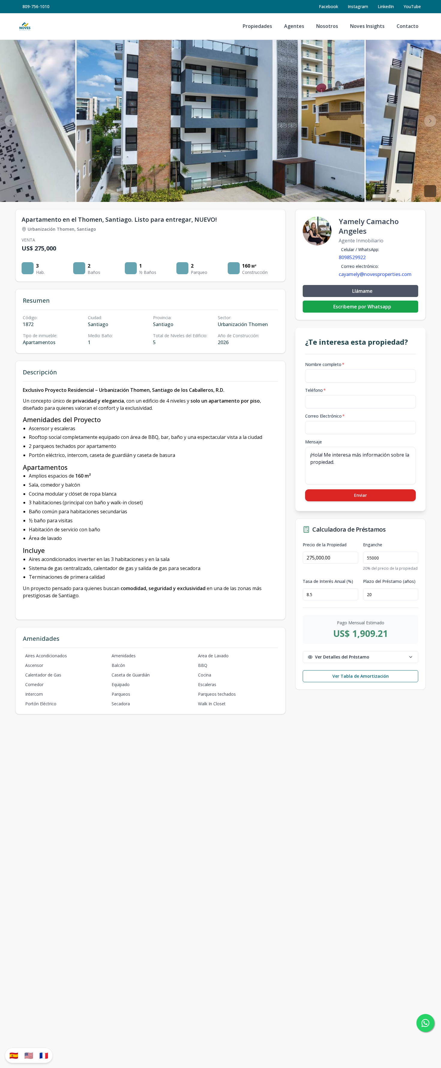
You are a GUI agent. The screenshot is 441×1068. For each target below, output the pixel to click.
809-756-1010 (36, 6)
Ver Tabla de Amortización (360, 676)
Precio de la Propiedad (324, 545)
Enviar (360, 495)
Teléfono (315, 390)
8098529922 (352, 257)
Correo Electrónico (325, 416)
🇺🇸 (28, 1055)
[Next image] (430, 121)
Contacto (407, 26)
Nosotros (327, 26)
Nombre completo (324, 364)
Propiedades (257, 26)
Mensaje (313, 442)
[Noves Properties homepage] (25, 26)
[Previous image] (11, 121)
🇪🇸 (13, 1055)
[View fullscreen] (430, 191)
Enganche (372, 545)
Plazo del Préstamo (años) (389, 581)
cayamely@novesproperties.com (375, 274)
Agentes (294, 26)
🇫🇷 (43, 1055)
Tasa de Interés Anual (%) (328, 581)
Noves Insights (367, 26)
